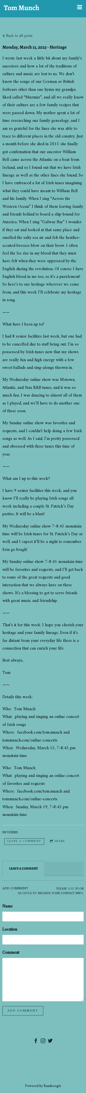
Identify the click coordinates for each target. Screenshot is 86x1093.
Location (9, 929)
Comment (10, 952)
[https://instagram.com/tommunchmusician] (43, 1041)
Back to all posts (18, 36)
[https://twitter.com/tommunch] (50, 1041)
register (25, 893)
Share (59, 841)
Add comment (22, 1011)
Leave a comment (24, 841)
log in (73, 888)
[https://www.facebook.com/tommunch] (35, 1041)
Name (7, 906)
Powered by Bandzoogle (43, 1086)
